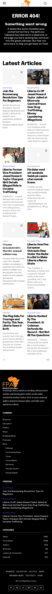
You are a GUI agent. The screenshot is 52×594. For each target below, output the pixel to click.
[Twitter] (35, 587)
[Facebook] (11, 587)
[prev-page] (5, 360)
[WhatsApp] (41, 587)
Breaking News (33, 88)
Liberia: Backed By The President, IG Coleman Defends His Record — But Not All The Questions (38, 326)
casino (5, 241)
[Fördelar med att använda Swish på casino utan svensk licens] (38, 155)
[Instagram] (17, 587)
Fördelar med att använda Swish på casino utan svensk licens (37, 176)
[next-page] (47, 360)
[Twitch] (29, 587)
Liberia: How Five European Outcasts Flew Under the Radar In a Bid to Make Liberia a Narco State (38, 254)
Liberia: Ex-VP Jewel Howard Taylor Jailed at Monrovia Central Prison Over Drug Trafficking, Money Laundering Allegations (26, 505)
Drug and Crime (33, 241)
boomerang (7, 88)
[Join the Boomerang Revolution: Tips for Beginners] (14, 76)
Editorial (6, 313)
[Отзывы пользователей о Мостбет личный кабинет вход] (14, 230)
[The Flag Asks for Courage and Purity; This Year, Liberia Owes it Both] (14, 301)
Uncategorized (33, 166)
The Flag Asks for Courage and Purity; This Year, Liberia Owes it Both (13, 322)
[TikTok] (23, 587)
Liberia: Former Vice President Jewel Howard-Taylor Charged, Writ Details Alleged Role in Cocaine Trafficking (26, 519)
